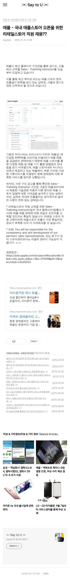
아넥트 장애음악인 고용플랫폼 (25, 316)
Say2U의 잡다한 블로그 (17, 539)
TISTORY (36, 574)
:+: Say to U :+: (35, 4)
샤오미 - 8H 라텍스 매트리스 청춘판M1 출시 (25, 371)
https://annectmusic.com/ (23, 311)
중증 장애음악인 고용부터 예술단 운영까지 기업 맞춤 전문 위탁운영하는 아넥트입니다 (25, 322)
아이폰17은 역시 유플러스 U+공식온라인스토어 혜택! (25, 293)
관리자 (46, 574)
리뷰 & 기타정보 (13, 353)
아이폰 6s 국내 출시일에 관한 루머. (21, 388)
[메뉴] (5, 5)
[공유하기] (18, 341)
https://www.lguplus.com (23, 287)
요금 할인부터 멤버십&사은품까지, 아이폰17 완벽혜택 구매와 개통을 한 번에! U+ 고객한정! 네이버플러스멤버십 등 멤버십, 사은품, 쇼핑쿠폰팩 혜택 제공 (25, 299)
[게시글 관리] (23, 341)
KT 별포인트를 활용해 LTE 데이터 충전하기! (25, 411)
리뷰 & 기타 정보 (27, 353)
